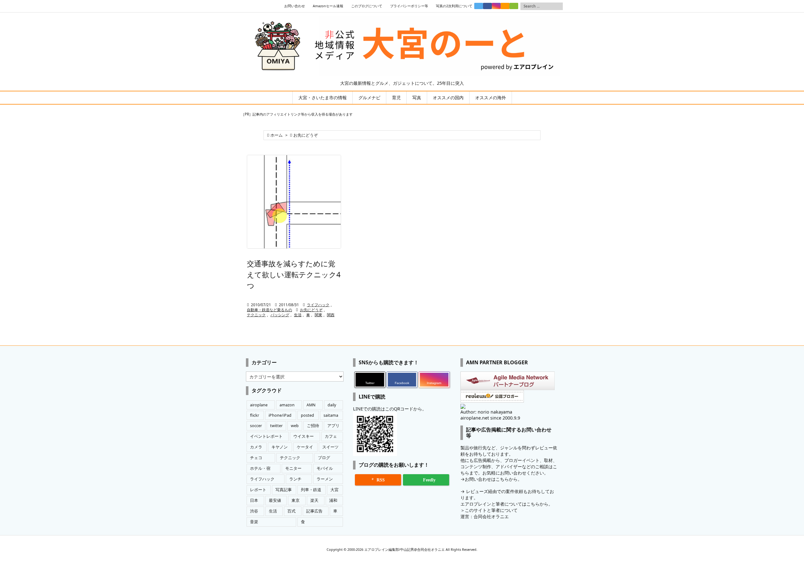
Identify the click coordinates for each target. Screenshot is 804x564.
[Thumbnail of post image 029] (294, 202)
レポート (258, 489)
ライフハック (318, 304)
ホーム (276, 135)
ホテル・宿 (260, 468)
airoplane (259, 405)
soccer (256, 425)
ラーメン (325, 479)
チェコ (256, 457)
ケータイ (305, 447)
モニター (293, 468)
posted (307, 415)
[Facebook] (487, 6)
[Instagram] (496, 6)
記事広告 (314, 511)
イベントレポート (266, 436)
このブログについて (366, 6)
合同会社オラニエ (491, 516)
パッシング (279, 314)
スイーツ (330, 447)
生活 (298, 314)
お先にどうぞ (311, 309)
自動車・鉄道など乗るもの (269, 309)
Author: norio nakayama (486, 412)
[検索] (558, 6)
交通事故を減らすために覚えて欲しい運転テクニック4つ (293, 274)
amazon (287, 405)
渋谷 (254, 511)
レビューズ (477, 491)
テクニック (256, 314)
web (295, 425)
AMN (311, 405)
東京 (295, 500)
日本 (254, 500)
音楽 (254, 521)
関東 (318, 314)
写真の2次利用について (454, 6)
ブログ (324, 457)
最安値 (275, 500)
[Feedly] (513, 6)
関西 (330, 314)
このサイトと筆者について (491, 510)
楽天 (314, 500)
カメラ (256, 447)
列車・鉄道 (311, 489)
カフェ (331, 436)
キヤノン (279, 447)
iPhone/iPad (280, 415)
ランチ (295, 479)
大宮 (334, 489)
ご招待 (313, 425)
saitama (330, 415)
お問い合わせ (294, 6)
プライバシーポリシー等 (409, 6)
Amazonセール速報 (328, 6)
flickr (254, 415)
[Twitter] (478, 6)
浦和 (333, 500)
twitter (276, 425)
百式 (291, 511)
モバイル (325, 468)
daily (332, 405)
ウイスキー (303, 436)
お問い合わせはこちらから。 (493, 479)
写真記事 (283, 489)
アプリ (333, 425)
